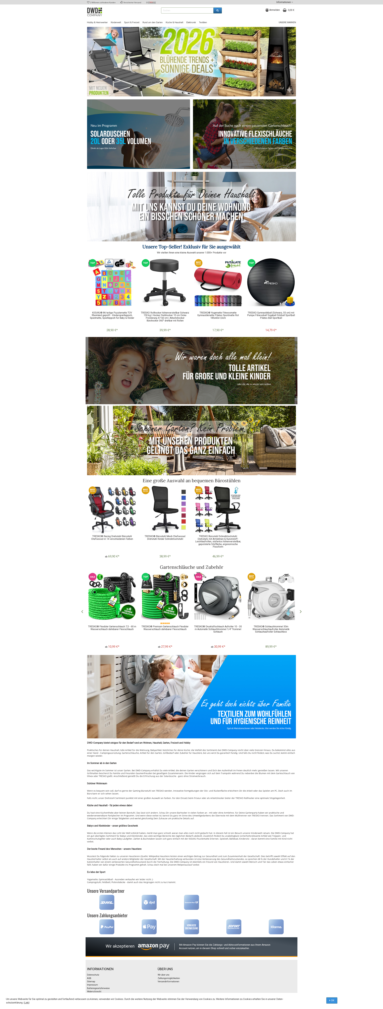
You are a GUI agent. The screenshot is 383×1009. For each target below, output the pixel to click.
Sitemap (91, 981)
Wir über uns (163, 975)
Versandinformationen (168, 981)
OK (332, 1000)
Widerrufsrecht (94, 991)
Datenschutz (93, 975)
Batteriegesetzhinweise (98, 988)
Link (26, 1002)
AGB (89, 978)
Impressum (92, 985)
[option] (112, 296)
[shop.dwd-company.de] (94, 11)
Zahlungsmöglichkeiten (169, 978)
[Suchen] (217, 10)
